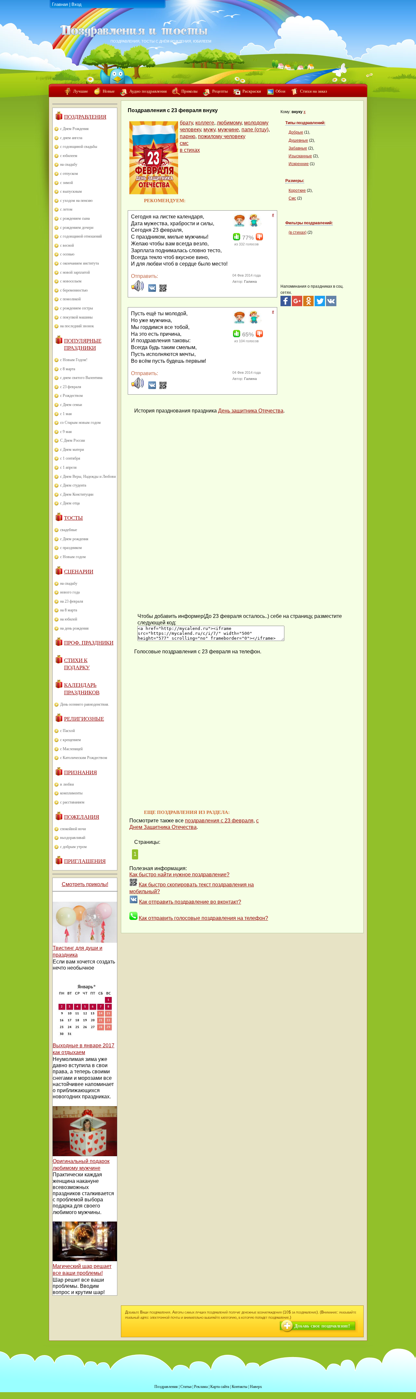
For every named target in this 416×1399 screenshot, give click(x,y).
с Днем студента (73, 485)
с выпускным (71, 191)
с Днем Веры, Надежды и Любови (88, 476)
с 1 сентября (70, 458)
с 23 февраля (70, 387)
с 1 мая (66, 414)
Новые (109, 91)
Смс (292, 198)
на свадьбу (68, 164)
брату (186, 122)
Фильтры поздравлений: (309, 223)
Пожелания (81, 817)
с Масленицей (71, 749)
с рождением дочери (76, 227)
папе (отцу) (254, 129)
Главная (60, 4)
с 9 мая (66, 431)
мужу (209, 129)
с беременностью (74, 290)
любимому (229, 122)
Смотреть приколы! (85, 884)
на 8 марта (68, 610)
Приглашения (85, 861)
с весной (67, 245)
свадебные (68, 530)
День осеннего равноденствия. (84, 704)
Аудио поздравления (148, 91)
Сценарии (78, 572)
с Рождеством (71, 395)
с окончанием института (79, 263)
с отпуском (69, 173)
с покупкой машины (76, 317)
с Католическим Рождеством (83, 757)
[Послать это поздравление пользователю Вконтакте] (152, 290)
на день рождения (74, 628)
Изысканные (300, 156)
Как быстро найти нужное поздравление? (179, 874)
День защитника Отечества (250, 410)
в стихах (190, 150)
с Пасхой (67, 730)
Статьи (185, 1386)
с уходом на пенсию (76, 200)
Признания (80, 772)
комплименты (71, 793)
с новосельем (71, 281)
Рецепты (220, 91)
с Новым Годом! (73, 360)
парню (187, 136)
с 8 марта (67, 369)
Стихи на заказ (313, 91)
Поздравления (85, 117)
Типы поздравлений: (305, 123)
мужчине (228, 129)
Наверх (256, 1386)
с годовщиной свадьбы (78, 146)
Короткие (297, 190)
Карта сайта (219, 1386)
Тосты (73, 518)
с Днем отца (70, 503)
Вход (77, 4)
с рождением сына (75, 218)
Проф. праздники (88, 643)
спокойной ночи (73, 829)
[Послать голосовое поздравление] (137, 290)
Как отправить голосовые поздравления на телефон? (203, 918)
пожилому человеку (221, 136)
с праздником (71, 547)
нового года (70, 592)
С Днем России (72, 440)
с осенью (67, 254)
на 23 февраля (71, 601)
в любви (67, 784)
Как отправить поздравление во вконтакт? (190, 902)
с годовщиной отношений (81, 236)
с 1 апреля (68, 467)
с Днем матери (72, 449)
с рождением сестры (76, 308)
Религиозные (84, 719)
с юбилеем (68, 155)
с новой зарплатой (75, 272)
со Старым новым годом (80, 422)
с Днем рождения (74, 539)
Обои (280, 91)
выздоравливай (72, 837)
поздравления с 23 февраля (219, 820)
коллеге (204, 122)
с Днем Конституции (76, 494)
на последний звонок (77, 326)
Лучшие (80, 91)
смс (184, 143)
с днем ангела (71, 138)
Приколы (189, 91)
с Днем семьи (71, 404)
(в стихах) (297, 232)
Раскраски (251, 91)
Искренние (299, 164)
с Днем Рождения (74, 128)
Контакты (239, 1386)
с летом (66, 209)
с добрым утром (73, 846)
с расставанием (72, 802)
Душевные (298, 140)
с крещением (70, 740)
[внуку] (254, 225)
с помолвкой (70, 299)
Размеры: (294, 180)
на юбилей (68, 619)
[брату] (238, 225)
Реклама (201, 1386)
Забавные (298, 148)
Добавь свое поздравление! (322, 1326)
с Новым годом (73, 557)
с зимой (66, 182)
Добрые (296, 132)
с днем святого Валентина (81, 377)
